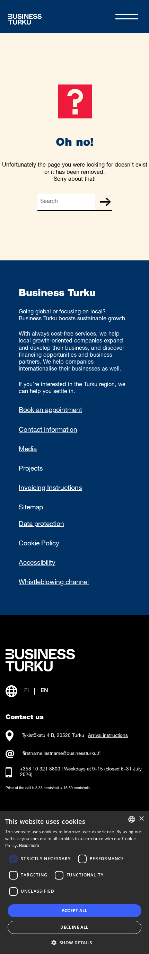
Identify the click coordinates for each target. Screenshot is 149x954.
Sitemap (31, 508)
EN (44, 691)
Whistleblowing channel (54, 582)
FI (26, 691)
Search (105, 202)
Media (28, 449)
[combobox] (131, 819)
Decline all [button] (74, 927)
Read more (29, 846)
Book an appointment (50, 410)
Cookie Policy (39, 544)
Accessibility (37, 563)
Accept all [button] (75, 910)
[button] (74, 942)
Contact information (48, 430)
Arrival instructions (108, 735)
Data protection (41, 524)
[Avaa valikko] (127, 16)
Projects (31, 469)
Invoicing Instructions (50, 488)
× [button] (141, 818)
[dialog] (74, 882)
